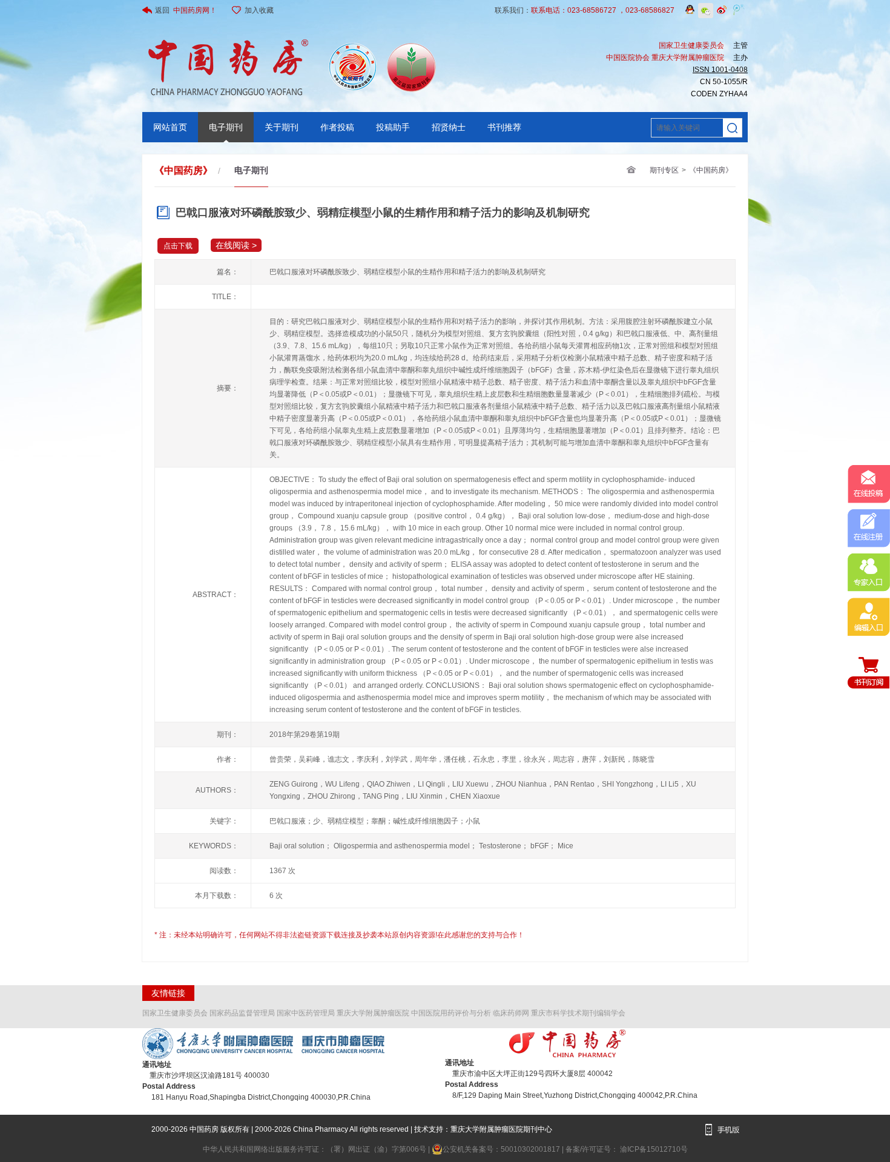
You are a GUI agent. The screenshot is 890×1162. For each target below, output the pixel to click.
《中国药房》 (711, 170)
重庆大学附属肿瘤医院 (373, 1013)
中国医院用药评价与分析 (451, 1013)
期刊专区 (664, 170)
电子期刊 (226, 127)
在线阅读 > (236, 245)
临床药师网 (511, 1013)
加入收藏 (259, 10)
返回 (186, 10)
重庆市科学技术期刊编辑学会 (578, 1013)
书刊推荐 (504, 127)
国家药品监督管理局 (242, 1013)
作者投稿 (337, 127)
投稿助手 (393, 127)
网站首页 (170, 127)
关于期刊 (281, 127)
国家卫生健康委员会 (175, 1013)
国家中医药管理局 (306, 1013)
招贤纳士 (449, 127)
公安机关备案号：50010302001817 (502, 1149)
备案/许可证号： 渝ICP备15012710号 (626, 1149)
